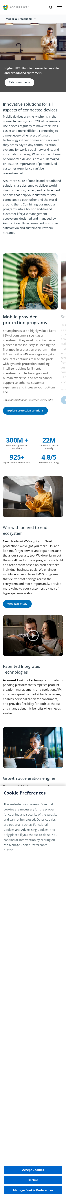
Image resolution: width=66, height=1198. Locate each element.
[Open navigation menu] (59, 7)
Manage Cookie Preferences (33, 1190)
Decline (33, 1180)
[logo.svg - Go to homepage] (16, 7)
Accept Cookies (33, 1170)
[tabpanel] (32, 336)
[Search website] (50, 7)
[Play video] (33, 635)
